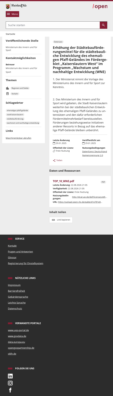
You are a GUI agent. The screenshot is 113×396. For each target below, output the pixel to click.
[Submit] (103, 25)
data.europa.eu (16, 342)
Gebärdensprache (18, 296)
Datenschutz (15, 308)
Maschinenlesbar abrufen (18, 138)
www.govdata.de (17, 336)
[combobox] (53, 25)
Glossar (12, 257)
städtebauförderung (15, 119)
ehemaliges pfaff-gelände (17, 110)
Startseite (10, 34)
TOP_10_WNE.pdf (63, 181)
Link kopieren (63, 219)
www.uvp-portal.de (18, 330)
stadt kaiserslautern (15, 114)
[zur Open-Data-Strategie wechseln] (100, 6)
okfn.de (12, 353)
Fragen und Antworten (20, 251)
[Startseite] (16, 6)
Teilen (59, 160)
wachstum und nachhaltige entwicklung (23, 123)
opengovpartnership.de (21, 347)
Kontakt (12, 245)
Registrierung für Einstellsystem (25, 263)
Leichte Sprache (17, 302)
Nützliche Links (25, 278)
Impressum (14, 285)
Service (19, 238)
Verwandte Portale (28, 323)
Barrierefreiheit (16, 291)
